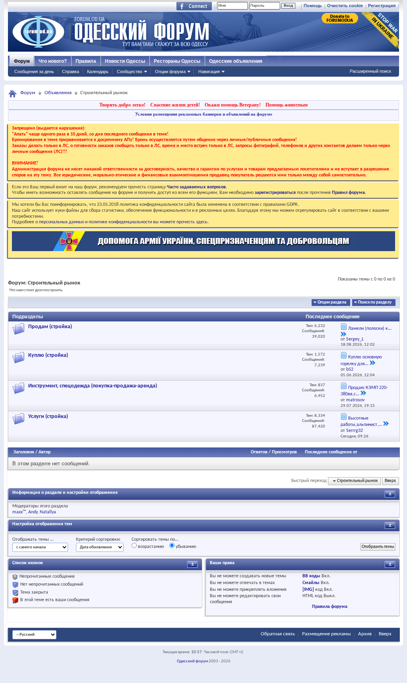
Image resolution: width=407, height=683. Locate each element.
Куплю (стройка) (48, 355)
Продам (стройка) (50, 327)
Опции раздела (332, 302)
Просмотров (284, 452)
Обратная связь (278, 634)
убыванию (185, 546)
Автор (44, 452)
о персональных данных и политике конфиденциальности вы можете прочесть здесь (121, 222)
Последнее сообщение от (331, 452)
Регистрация (381, 5)
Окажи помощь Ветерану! (233, 105)
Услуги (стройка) (48, 417)
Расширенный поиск (370, 71)
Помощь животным (287, 105)
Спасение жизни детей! (175, 105)
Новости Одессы (125, 61)
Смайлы (311, 582)
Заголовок (24, 452)
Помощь (313, 5)
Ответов (259, 452)
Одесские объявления (235, 61)
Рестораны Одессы (177, 61)
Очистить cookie (345, 5)
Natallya (48, 512)
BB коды (311, 576)
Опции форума (170, 71)
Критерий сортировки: (98, 539)
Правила (86, 61)
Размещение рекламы (326, 634)
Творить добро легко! (122, 105)
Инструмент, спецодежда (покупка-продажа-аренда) (92, 386)
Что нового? (53, 61)
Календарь (98, 71)
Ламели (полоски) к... (369, 328)
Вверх (390, 481)
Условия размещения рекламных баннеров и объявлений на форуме (203, 114)
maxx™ (19, 512)
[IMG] (308, 589)
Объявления (58, 92)
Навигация (209, 71)
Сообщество (129, 71)
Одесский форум (192, 661)
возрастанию (150, 546)
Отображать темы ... (33, 539)
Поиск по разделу (374, 302)
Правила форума (329, 606)
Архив (365, 634)
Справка (70, 71)
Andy (32, 512)
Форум (22, 61)
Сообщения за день (34, 71)
